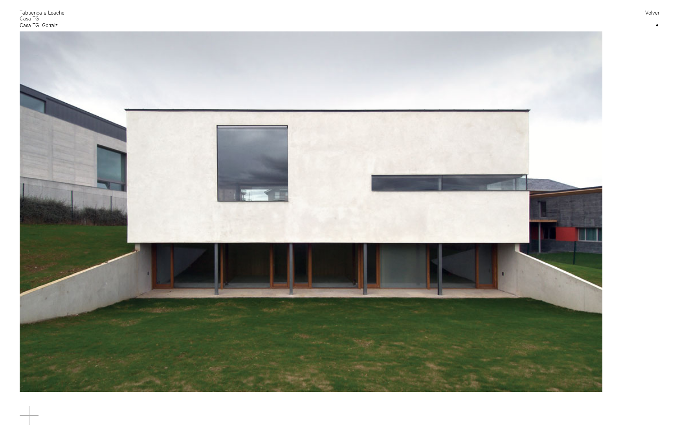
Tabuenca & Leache (42, 13)
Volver (652, 13)
